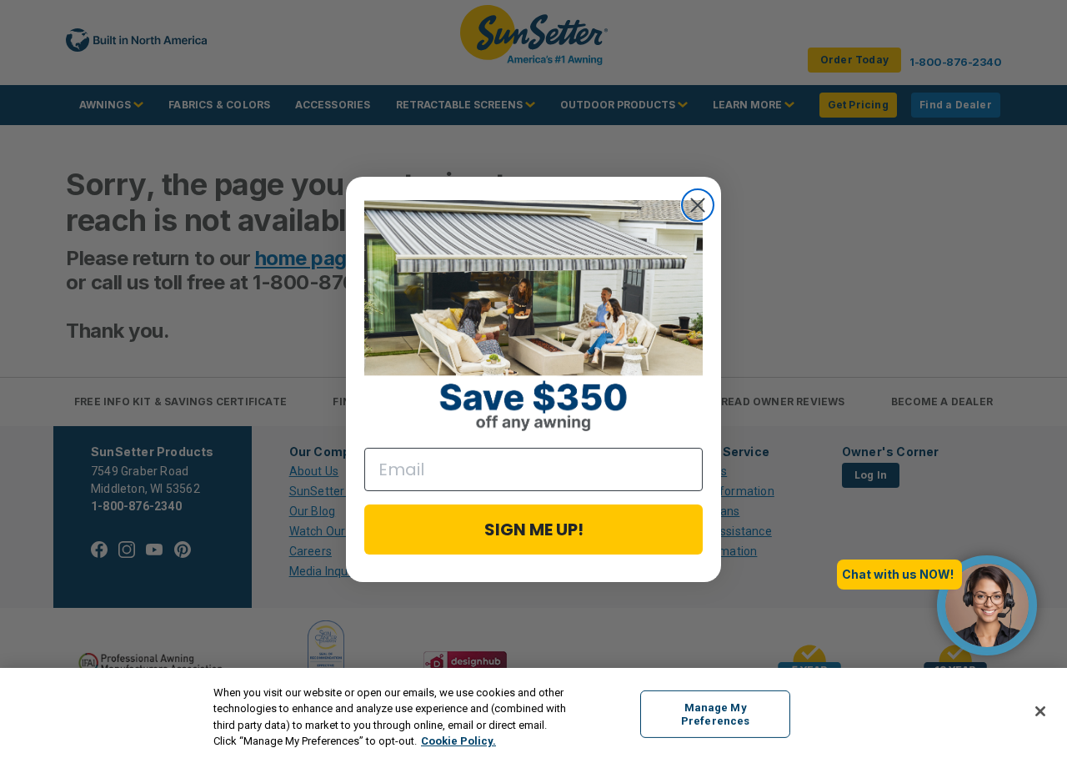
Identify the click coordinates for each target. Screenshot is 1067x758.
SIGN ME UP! (534, 529)
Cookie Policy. (458, 741)
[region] (533, 713)
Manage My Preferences (715, 714)
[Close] (1040, 711)
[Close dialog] (698, 205)
